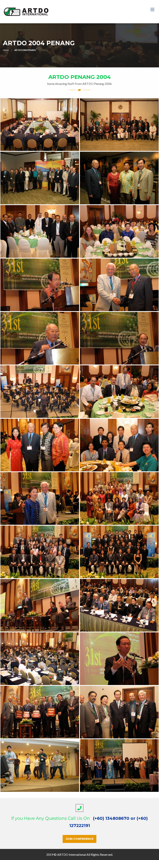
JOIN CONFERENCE (79, 839)
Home (6, 50)
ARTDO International (71, 854)
